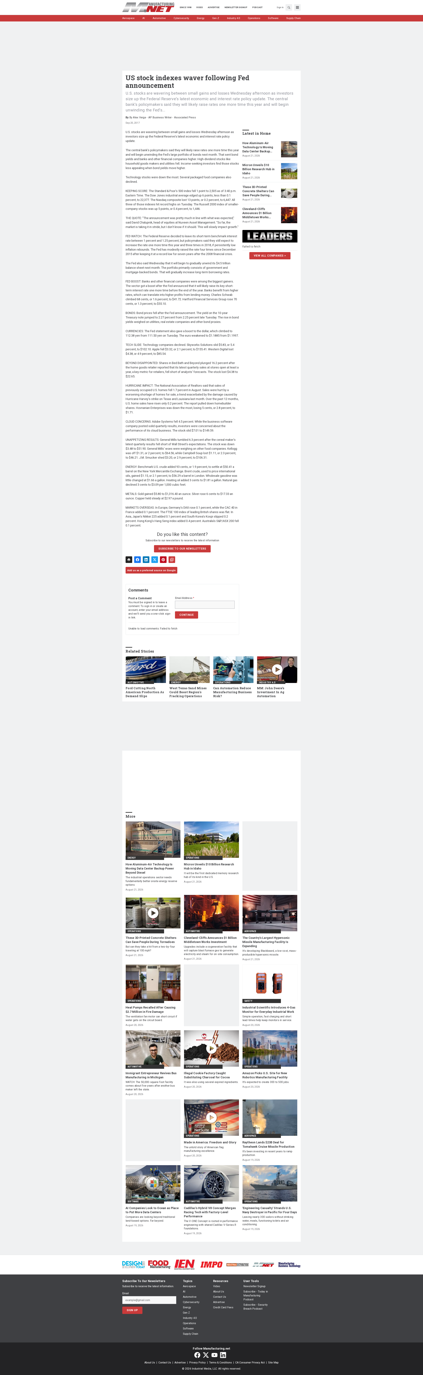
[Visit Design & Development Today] (133, 1264)
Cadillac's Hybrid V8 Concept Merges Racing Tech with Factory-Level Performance (210, 1212)
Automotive (136, 682)
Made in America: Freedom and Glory (210, 1142)
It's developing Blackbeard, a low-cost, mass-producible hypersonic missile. (269, 952)
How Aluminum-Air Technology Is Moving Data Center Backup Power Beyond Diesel (257, 147)
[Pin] (163, 559)
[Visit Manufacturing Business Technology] (289, 1264)
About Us (149, 1362)
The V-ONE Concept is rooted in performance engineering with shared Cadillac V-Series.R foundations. (211, 1224)
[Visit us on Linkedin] (223, 1355)
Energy (176, 682)
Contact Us (164, 1362)
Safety (248, 1001)
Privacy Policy (197, 1362)
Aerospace (250, 931)
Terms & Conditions (220, 1362)
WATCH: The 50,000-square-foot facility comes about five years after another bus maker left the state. (150, 1085)
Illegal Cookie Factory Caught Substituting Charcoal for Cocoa (207, 1075)
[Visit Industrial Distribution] (237, 1264)
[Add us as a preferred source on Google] (172, 559)
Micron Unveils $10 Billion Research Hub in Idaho (258, 169)
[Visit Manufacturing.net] (263, 1264)
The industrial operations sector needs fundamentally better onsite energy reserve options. (151, 881)
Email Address (184, 598)
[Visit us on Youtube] (214, 1355)
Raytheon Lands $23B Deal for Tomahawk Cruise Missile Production (268, 1144)
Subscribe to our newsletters (182, 548)
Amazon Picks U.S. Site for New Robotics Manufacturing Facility (265, 1075)
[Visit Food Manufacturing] (159, 1264)
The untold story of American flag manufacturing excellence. (204, 1149)
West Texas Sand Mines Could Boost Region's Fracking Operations (188, 692)
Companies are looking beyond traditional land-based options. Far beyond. (150, 1218)
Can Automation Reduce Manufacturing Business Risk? (232, 692)
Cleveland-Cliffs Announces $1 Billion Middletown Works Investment (257, 213)
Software (133, 1201)
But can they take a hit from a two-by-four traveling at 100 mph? (150, 948)
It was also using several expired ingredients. (211, 1082)
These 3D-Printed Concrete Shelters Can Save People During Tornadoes (258, 191)
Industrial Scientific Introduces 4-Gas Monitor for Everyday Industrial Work (268, 1009)
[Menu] (297, 7)
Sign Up (132, 1310)
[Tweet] (154, 559)
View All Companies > (270, 255)
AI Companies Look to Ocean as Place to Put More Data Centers (152, 1210)
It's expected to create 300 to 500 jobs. (265, 1082)
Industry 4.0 (267, 682)
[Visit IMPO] (211, 1264)
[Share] (137, 559)
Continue (186, 614)
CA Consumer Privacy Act (250, 1362)
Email (125, 1293)
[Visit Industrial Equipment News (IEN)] (184, 1264)
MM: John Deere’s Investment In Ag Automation (270, 692)
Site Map (273, 1362)
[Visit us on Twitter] (206, 1355)
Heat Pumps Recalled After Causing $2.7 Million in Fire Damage (150, 1009)
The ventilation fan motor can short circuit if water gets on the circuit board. (151, 1018)
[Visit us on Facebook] (197, 1355)
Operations (223, 682)
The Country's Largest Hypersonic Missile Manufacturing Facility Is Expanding (266, 942)
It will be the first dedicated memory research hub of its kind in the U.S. (211, 875)
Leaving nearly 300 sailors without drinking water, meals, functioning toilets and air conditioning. (267, 1220)
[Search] (289, 7)
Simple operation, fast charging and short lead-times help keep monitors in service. (267, 1018)
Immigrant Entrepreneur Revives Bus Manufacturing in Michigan (151, 1075)
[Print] (129, 559)
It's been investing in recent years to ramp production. (267, 1153)
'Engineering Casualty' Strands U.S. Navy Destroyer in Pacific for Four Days (269, 1210)
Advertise (180, 1362)
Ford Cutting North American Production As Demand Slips (145, 692)
